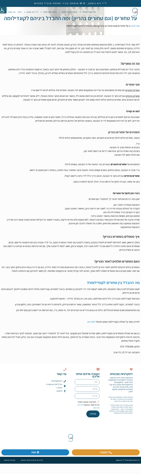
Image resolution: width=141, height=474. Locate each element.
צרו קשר (11, 12)
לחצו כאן (91, 321)
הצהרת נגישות (9, 460)
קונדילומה (135, 25)
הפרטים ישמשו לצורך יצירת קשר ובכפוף (88, 405)
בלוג (20, 12)
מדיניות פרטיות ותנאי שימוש (32, 460)
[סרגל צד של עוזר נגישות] (3, 10)
